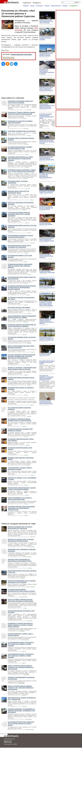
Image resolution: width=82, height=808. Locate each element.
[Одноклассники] (7, 64)
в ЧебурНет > (73, 6)
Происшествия (56, 6)
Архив (32, 6)
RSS (16, 744)
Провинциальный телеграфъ (21, 54)
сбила (36, 28)
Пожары (65, 6)
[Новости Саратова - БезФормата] (9, 2)
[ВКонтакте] (3, 64)
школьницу (18, 30)
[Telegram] (12, 64)
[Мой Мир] (16, 64)
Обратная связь (8, 741)
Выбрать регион (8, 742)
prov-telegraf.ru (7, 30)
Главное (26, 6)
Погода (46, 6)
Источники (39, 6)
